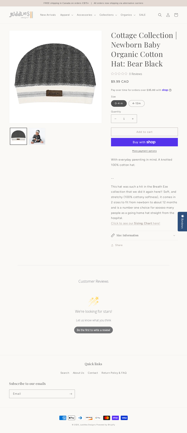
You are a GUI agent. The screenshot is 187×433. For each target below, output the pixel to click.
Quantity (116, 111)
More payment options (144, 151)
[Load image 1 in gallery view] (18, 136)
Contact (93, 372)
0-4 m (119, 103)
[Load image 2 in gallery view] (37, 136)
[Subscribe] (71, 394)
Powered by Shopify (105, 425)
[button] (66, 15)
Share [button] (119, 245)
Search (64, 372)
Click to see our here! (135, 223)
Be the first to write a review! (93, 330)
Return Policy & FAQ (114, 372)
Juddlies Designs (88, 425)
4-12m (136, 103)
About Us (78, 372)
